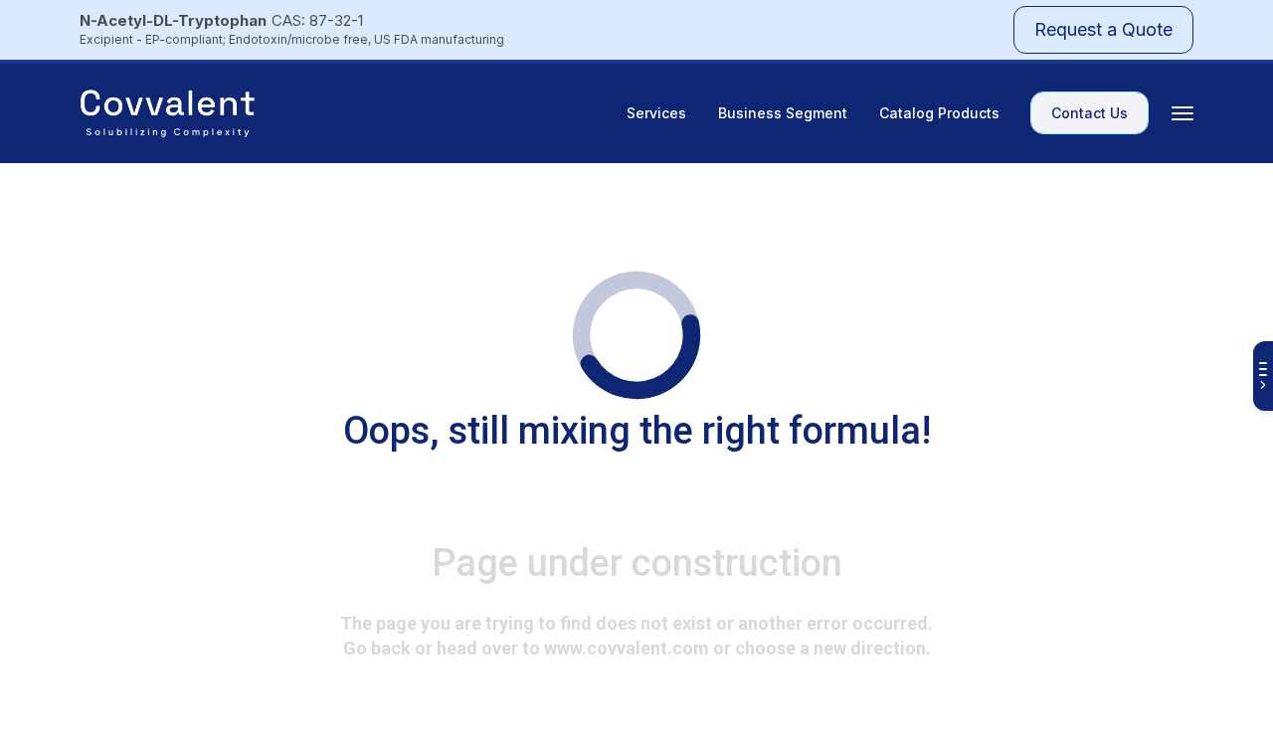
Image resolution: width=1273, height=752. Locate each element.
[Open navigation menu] (1182, 113)
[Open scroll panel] (1263, 376)
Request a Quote (1103, 29)
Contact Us (1089, 112)
